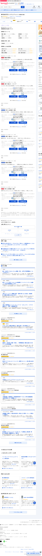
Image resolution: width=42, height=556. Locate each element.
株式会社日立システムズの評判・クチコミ (29, 524)
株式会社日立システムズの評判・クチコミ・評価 (8, 82)
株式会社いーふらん (8, 497)
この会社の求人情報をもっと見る (29, 332)
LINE (6, 541)
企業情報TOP (11, 524)
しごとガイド (16, 536)
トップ (4, 21)
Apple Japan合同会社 (28, 497)
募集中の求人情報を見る (8, 468)
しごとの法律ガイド (10, 536)
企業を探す (34, 7)
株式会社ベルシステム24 (6, 319)
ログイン (16, 4)
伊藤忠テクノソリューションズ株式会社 (10, 390)
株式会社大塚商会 (5, 425)
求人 (13, 21)
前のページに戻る (5, 25)
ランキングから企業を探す (15, 533)
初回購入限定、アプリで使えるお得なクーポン (26, 4)
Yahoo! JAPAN (31, 549)
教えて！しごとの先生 (3, 536)
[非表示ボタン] (40, 552)
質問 (35, 21)
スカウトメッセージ (3, 530)
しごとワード (21, 536)
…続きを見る (13, 464)
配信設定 (16, 530)
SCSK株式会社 (4, 373)
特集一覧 (25, 536)
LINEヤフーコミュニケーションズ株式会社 (10, 336)
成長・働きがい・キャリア (10, 83)
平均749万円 (19, 16)
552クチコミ (13, 16)
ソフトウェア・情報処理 (18, 524)
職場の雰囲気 (7, 57)
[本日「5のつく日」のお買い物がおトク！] (13, 1)
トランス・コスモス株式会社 (27, 477)
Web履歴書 (12, 530)
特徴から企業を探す (7, 533)
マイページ (8, 530)
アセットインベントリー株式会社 (8, 408)
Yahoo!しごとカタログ (4, 524)
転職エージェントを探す (23, 533)
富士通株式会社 (4, 354)
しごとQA (38, 7)
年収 (28, 21)
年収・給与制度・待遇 (11, 110)
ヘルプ (26, 72)
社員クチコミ (20, 21)
